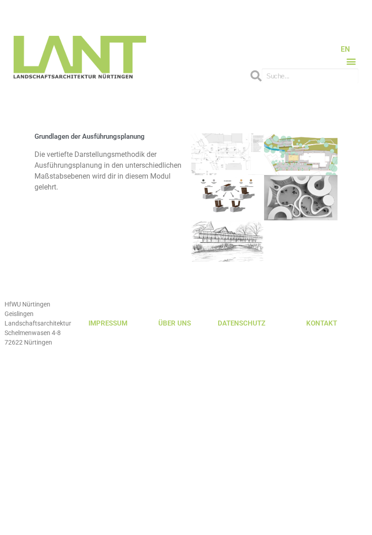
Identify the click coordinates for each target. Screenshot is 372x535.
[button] (350, 61)
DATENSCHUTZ (241, 323)
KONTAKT (321, 323)
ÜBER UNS (174, 323)
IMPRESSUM (107, 323)
